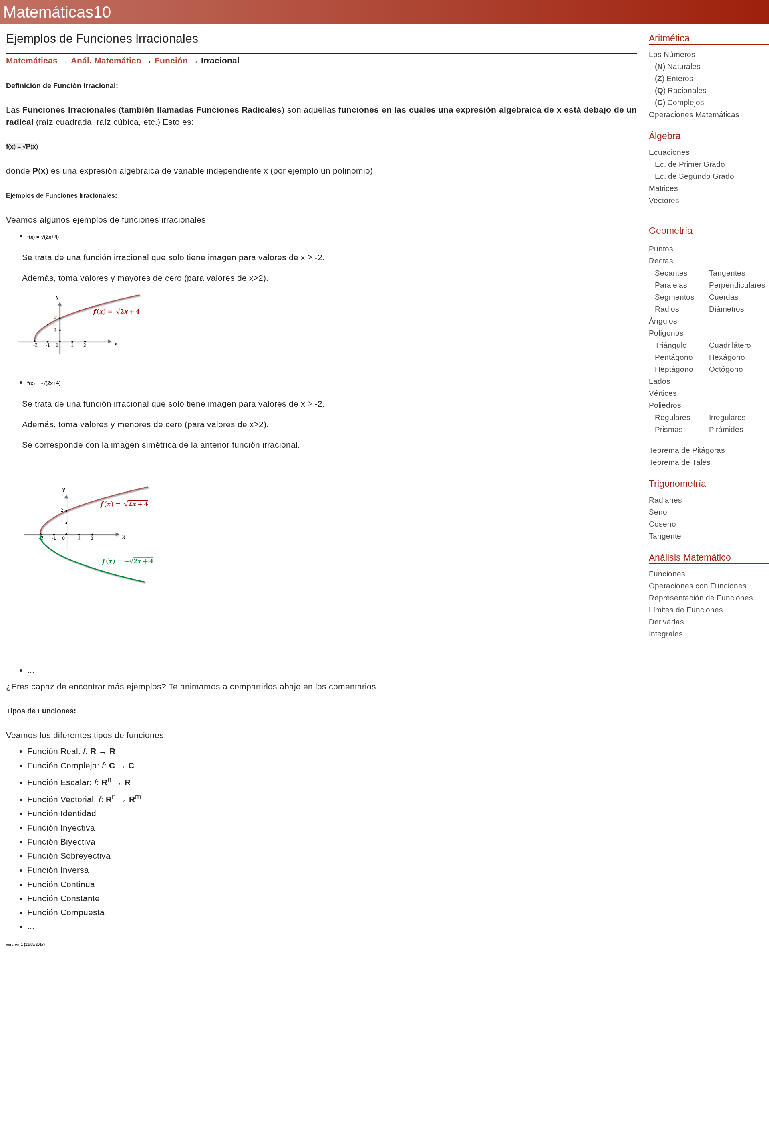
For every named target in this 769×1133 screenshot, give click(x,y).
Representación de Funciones (701, 598)
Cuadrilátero (730, 345)
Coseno (662, 524)
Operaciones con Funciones (698, 586)
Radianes (665, 500)
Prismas (666, 429)
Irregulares (727, 417)
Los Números (672, 54)
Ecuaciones (669, 152)
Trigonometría (677, 483)
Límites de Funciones (686, 610)
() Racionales (678, 90)
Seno (658, 512)
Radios (664, 309)
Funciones (667, 574)
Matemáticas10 (57, 12)
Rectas (661, 261)
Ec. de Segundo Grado (691, 176)
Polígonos (666, 333)
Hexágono (727, 357)
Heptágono (671, 369)
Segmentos (672, 297)
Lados (659, 381)
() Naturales (675, 66)
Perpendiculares (737, 285)
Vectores (664, 200)
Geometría (671, 230)
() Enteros (671, 78)
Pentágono (671, 357)
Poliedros (665, 405)
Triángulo (668, 345)
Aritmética (669, 38)
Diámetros (726, 309)
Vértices (663, 393)
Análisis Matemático (690, 557)
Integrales (666, 634)
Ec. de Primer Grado (687, 164)
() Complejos (676, 102)
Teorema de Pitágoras (687, 450)
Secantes (668, 273)
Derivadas (666, 622)
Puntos (661, 249)
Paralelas (668, 285)
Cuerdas (724, 297)
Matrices (663, 188)
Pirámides (726, 429)
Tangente (665, 536)
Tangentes (727, 273)
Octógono (726, 369)
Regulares (669, 417)
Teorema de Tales (680, 462)
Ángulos (663, 321)
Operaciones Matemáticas (694, 114)
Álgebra (665, 136)
